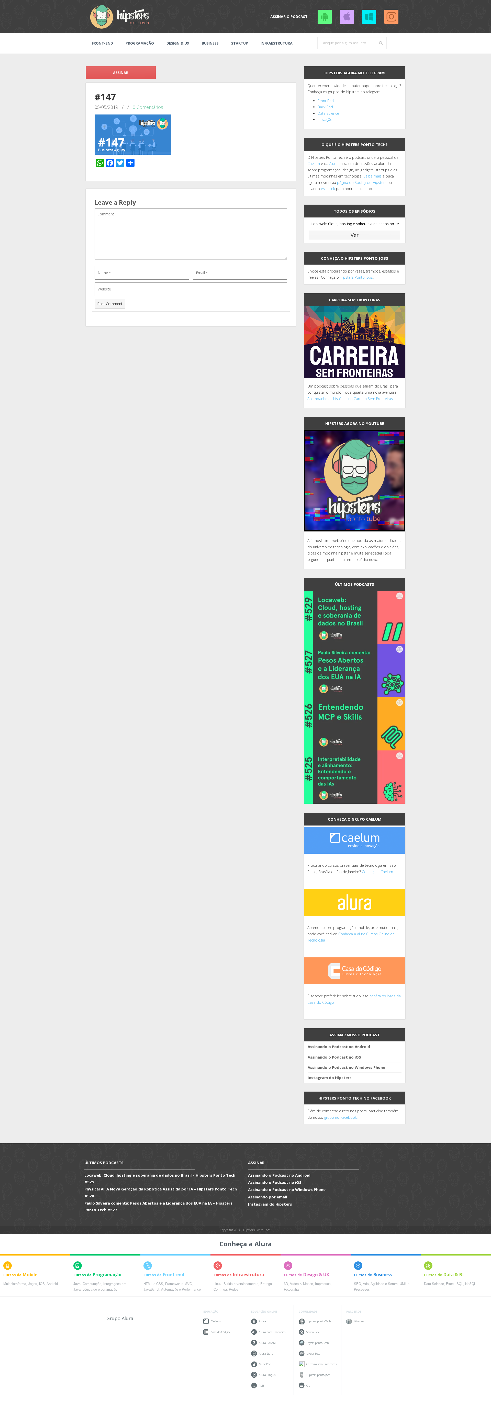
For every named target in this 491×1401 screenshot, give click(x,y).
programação (140, 43)
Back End (325, 106)
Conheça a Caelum (377, 871)
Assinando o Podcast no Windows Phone (369, 16)
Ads (366, 1284)
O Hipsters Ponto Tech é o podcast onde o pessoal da (352, 157)
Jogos (32, 1284)
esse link (328, 188)
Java (77, 1284)
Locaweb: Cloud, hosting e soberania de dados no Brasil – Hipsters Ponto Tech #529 (159, 1178)
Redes (233, 1289)
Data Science (328, 113)
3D (286, 1284)
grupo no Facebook (340, 1117)
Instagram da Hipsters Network (391, 16)
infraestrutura (277, 43)
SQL (459, 1284)
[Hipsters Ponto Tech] (120, 16)
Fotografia (291, 1289)
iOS (42, 1284)
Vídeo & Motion (301, 1284)
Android (52, 1284)
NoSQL (470, 1284)
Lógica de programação (100, 1289)
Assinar (120, 72)
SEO (357, 1284)
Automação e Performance (181, 1289)
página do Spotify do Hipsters (361, 182)
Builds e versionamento (241, 1284)
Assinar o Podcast (289, 16)
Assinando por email (267, 1196)
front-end (102, 43)
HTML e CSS (153, 1284)
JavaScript (151, 1289)
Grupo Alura (119, 1318)
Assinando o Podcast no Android (324, 16)
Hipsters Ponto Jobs (356, 277)
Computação (92, 1284)
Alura (333, 163)
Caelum (313, 163)
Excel (450, 1284)
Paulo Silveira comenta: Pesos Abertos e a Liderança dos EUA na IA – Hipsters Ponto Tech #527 (158, 1206)
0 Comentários (148, 107)
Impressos (323, 1284)
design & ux (177, 43)
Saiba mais (372, 176)
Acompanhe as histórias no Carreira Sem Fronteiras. (350, 398)
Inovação (325, 119)
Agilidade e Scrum (384, 1284)
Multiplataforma (14, 1284)
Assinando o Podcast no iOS (347, 16)
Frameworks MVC (178, 1284)
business (210, 43)
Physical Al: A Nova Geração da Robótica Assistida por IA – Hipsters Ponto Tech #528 (160, 1192)
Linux (217, 1284)
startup (239, 43)
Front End (326, 100)
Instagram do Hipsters (330, 1077)
